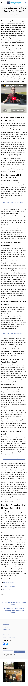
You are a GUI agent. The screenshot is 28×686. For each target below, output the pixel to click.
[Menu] (2, 3)
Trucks (14, 15)
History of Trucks (8, 582)
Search (19, 652)
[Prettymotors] (14, 3)
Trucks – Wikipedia (9, 586)
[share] (22, 671)
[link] (5, 671)
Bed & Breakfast (11, 671)
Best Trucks (7, 590)
